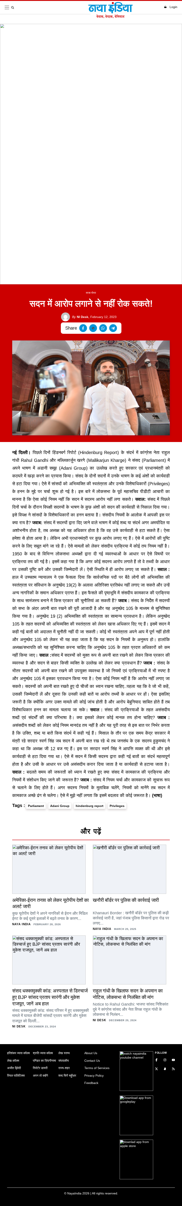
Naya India (21, 924)
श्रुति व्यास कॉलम (43, 1053)
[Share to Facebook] (83, 328)
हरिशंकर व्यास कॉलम (18, 1053)
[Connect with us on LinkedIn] (164, 1069)
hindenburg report (89, 806)
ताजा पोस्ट (91, 292)
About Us (90, 1053)
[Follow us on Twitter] (156, 1069)
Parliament (36, 806)
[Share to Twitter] (93, 328)
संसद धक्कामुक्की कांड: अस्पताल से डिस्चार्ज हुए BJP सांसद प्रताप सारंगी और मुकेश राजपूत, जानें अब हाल (49, 997)
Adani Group (59, 806)
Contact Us (92, 1060)
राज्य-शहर (64, 1068)
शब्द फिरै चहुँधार (67, 1075)
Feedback (91, 1083)
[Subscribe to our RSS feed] (173, 1069)
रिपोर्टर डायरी (40, 1068)
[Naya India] (110, 17)
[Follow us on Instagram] (164, 1060)
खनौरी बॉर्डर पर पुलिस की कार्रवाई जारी (126, 900)
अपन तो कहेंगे (40, 1075)
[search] (13, 7)
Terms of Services (96, 1068)
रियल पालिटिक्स (16, 1075)
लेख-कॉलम (13, 1060)
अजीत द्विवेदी (14, 1068)
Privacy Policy (94, 1075)
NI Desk (80, 317)
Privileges (117, 806)
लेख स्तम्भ (64, 1053)
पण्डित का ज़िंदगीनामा (44, 1060)
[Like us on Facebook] (156, 1060)
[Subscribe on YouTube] (173, 1060)
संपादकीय (63, 1060)
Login (173, 7)
